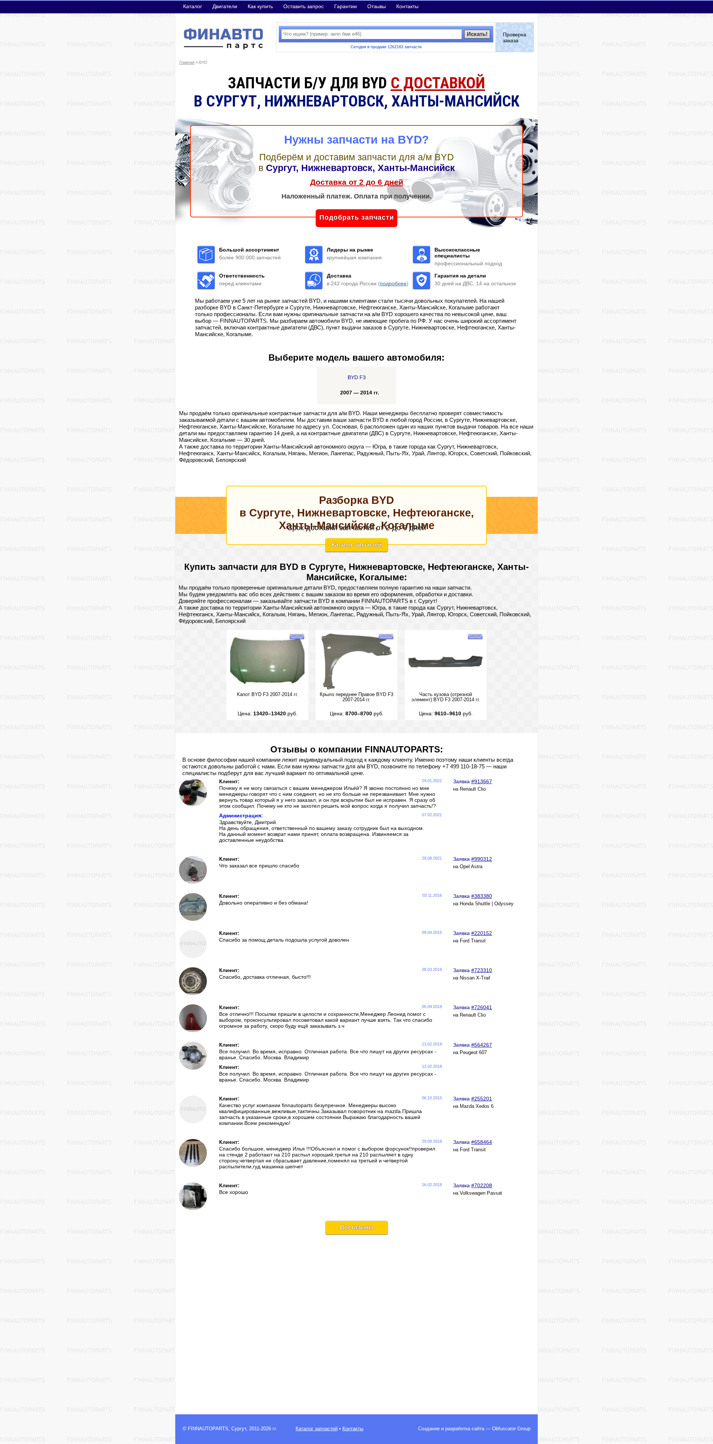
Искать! (477, 34)
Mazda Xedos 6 (477, 1106)
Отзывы (376, 6)
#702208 (481, 1185)
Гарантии (345, 6)
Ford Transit (473, 940)
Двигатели (224, 6)
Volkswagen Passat (481, 1193)
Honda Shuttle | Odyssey (487, 903)
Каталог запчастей (356, 544)
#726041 (481, 1007)
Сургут (238, 1428)
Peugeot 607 (473, 1052)
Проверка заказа (514, 37)
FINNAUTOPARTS (208, 1428)
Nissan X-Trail (475, 978)
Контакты (407, 6)
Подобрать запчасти (356, 217)
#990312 (481, 859)
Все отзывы (356, 1227)
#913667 (481, 781)
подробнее (393, 283)
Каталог (192, 6)
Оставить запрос (303, 6)
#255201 (481, 1099)
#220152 (481, 933)
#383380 (481, 896)
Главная (187, 62)
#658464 (481, 1142)
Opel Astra (471, 866)
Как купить (260, 6)
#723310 (481, 970)
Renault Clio (473, 789)
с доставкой (438, 83)
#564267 (481, 1045)
